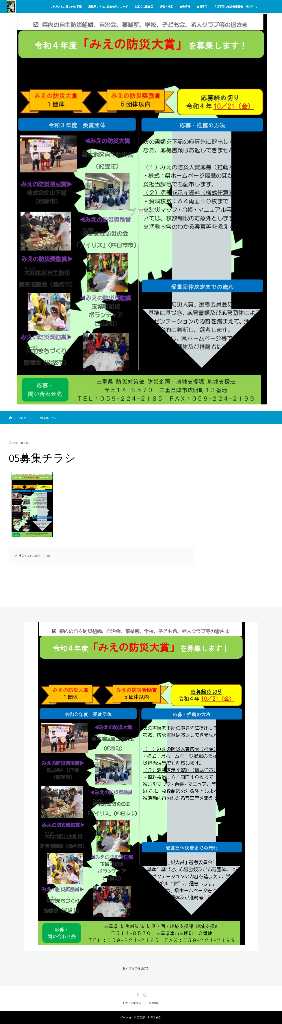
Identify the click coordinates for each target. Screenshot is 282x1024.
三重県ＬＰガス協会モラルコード (108, 6)
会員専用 (202, 6)
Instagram (144, 994)
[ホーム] (10, 412)
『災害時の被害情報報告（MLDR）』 (236, 6)
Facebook (137, 994)
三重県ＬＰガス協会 (149, 1017)
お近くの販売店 (144, 6)
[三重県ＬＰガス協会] (141, 948)
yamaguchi (34, 555)
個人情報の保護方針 (136, 968)
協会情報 (185, 6)
